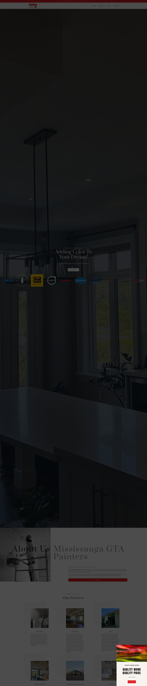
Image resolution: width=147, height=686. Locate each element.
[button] (115, 645)
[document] (73, 343)
